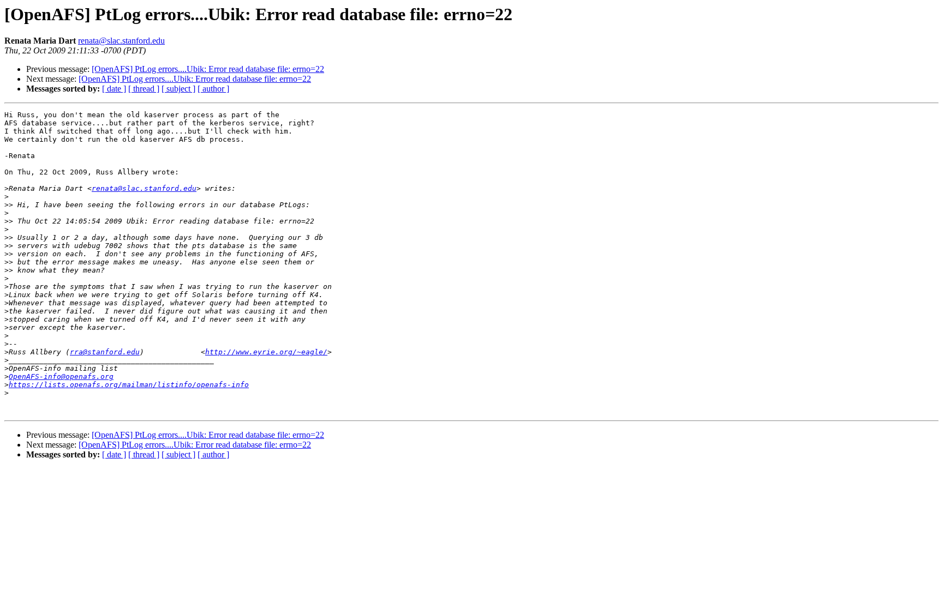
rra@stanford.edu (105, 352)
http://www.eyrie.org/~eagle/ (266, 352)
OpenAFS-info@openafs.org (61, 376)
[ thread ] (143, 88)
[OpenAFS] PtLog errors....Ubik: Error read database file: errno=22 (208, 69)
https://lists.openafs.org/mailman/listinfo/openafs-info (129, 385)
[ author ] (213, 88)
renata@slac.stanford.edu (121, 40)
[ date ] (114, 88)
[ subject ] (178, 88)
